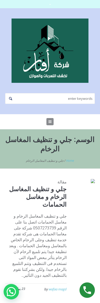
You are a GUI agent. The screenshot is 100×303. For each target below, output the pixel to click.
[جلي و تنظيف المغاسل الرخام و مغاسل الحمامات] (84, 189)
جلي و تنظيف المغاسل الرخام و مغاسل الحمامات (38, 196)
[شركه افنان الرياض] (50, 51)
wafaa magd (58, 289)
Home (70, 160)
